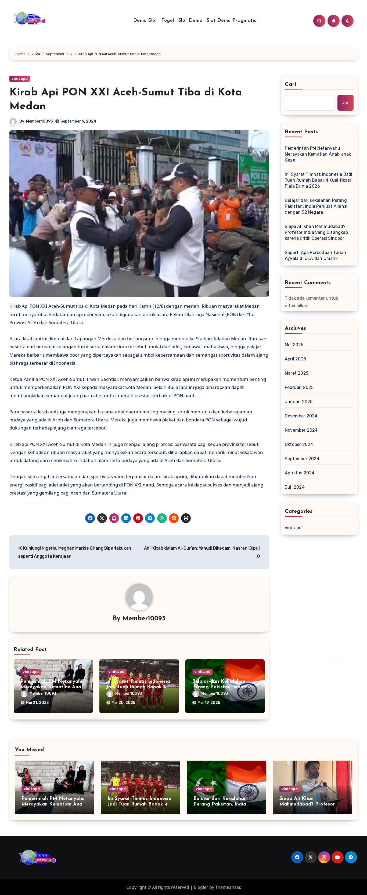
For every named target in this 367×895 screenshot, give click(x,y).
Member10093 (39, 121)
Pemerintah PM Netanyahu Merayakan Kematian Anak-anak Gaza (52, 687)
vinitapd (20, 78)
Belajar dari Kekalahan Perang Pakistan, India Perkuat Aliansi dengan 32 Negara (316, 206)
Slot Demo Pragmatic (232, 20)
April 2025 (295, 358)
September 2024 (302, 458)
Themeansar (227, 887)
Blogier (201, 887)
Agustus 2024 (299, 472)
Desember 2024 (301, 415)
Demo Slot (145, 20)
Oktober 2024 (299, 444)
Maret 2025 (296, 373)
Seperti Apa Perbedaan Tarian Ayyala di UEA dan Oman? (315, 255)
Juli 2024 (295, 487)
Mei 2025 (294, 344)
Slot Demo (190, 20)
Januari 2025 (298, 401)
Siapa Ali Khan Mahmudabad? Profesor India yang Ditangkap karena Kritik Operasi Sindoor (316, 232)
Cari (290, 84)
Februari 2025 (299, 387)
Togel (167, 20)
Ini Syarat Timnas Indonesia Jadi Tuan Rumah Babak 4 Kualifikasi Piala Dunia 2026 (318, 180)
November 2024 (301, 430)
